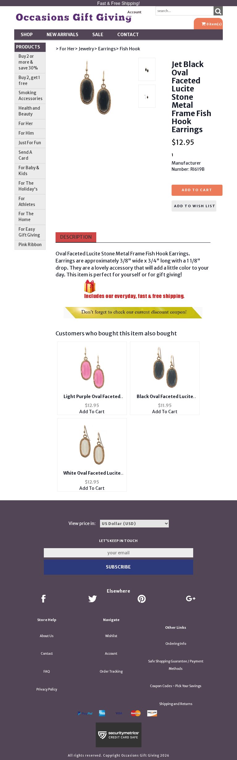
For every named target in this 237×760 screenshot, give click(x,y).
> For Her (65, 49)
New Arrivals (62, 34)
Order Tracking (111, 672)
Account (134, 12)
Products (28, 47)
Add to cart (197, 190)
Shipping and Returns (175, 704)
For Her (26, 123)
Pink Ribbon (30, 244)
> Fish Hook (128, 49)
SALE (97, 34)
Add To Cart (92, 411)
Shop (27, 34)
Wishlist (111, 636)
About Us (46, 636)
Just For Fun (30, 142)
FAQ (47, 672)
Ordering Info (175, 644)
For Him (26, 133)
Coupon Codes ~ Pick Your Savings (175, 686)
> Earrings (105, 49)
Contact (128, 34)
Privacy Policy (46, 689)
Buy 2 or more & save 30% (28, 62)
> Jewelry (84, 49)
